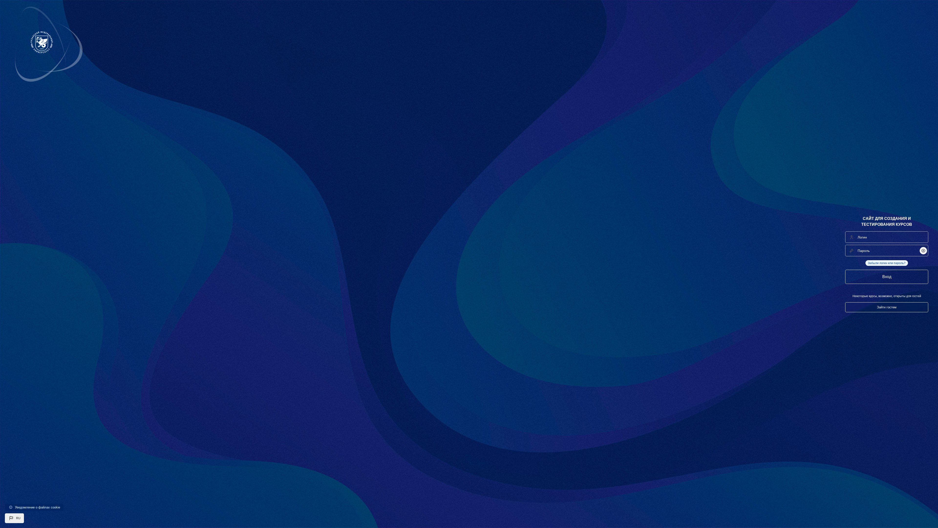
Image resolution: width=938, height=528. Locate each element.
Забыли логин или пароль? (887, 263)
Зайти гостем (886, 307)
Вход (886, 277)
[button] (14, 518)
